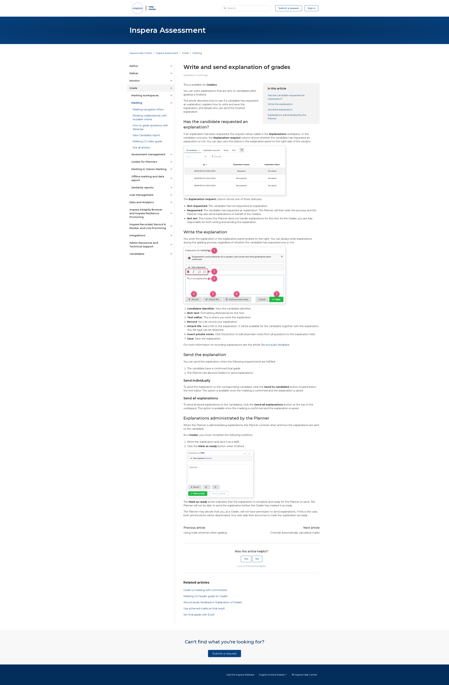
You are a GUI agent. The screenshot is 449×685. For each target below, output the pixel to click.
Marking (197, 53)
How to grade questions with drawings (150, 127)
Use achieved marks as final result (204, 608)
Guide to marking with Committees (205, 590)
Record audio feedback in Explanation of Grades (212, 602)
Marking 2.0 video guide (147, 141)
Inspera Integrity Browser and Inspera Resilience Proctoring (145, 213)
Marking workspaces (145, 95)
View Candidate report (146, 135)
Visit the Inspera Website (240, 674)
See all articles (141, 147)
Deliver (133, 73)
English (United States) (272, 674)
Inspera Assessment (167, 53)
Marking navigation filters (148, 109)
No (257, 558)
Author (133, 66)
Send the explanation (280, 109)
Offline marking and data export (147, 178)
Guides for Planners (144, 161)
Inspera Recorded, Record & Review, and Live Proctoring (147, 226)
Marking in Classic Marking (148, 169)
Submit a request (289, 8)
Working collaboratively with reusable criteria (150, 117)
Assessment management (148, 154)
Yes (246, 558)
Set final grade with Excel (198, 614)
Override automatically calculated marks (295, 532)
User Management (141, 195)
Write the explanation (280, 104)
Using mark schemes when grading (205, 532)
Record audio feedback (275, 344)
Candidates (136, 253)
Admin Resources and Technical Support (143, 244)
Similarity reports (142, 187)
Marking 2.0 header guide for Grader (205, 596)
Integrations (137, 235)
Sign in (311, 8)
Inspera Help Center (140, 53)
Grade (185, 53)
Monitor (134, 80)
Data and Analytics (141, 202)
